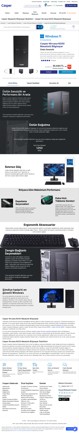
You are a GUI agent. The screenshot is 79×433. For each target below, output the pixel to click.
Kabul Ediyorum (72, 428)
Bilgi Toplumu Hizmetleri (38, 423)
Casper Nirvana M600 (57, 327)
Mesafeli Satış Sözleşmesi (50, 423)
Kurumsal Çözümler (37, 1)
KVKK (13, 423)
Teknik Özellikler (33, 83)
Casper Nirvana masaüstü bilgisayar (46, 331)
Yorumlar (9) (54, 83)
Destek (68, 1)
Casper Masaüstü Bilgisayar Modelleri (32, 23)
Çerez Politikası (20, 423)
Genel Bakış (12, 83)
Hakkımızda (74, 1)
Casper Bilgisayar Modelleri (14, 23)
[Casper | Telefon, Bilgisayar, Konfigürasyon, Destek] (12, 6)
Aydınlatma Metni (62, 423)
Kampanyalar (46, 1)
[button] (5, 71)
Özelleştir (49, 72)
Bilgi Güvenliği (27, 423)
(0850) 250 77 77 (67, 386)
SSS (69, 83)
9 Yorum (53, 60)
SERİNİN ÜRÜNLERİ (67, 72)
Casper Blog (54, 1)
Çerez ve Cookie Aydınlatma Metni (21, 430)
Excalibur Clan (61, 1)
